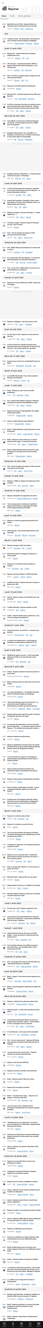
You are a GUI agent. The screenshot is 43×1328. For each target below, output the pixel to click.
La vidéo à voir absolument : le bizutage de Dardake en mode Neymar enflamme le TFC (22, 641)
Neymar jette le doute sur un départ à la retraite (23, 885)
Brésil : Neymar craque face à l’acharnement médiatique (22, 1317)
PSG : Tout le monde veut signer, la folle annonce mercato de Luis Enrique (23, 467)
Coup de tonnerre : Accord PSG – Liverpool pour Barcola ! (23, 631)
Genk (17, 940)
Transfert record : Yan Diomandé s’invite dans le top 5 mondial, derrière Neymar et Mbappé (23, 40)
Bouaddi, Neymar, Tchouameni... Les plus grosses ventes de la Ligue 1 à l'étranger (24, 175)
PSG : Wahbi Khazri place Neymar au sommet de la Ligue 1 (23, 248)
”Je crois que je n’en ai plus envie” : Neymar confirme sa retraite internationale (22, 1053)
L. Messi (26, 569)
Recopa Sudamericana (24, 498)
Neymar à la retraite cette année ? (18, 816)
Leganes (36, 43)
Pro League (36, 709)
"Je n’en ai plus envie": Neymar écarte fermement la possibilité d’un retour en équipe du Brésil (23, 1108)
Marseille (18, 535)
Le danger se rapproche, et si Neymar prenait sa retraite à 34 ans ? (23, 845)
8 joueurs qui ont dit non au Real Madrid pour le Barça (23, 362)
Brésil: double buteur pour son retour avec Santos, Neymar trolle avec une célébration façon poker (24, 1249)
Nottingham (28, 139)
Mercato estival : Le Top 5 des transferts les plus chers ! (23, 1010)
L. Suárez (29, 548)
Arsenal (16, 29)
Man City (20, 139)
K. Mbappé (28, 324)
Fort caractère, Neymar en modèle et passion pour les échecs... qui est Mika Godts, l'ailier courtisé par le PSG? (22, 947)
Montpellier (29, 252)
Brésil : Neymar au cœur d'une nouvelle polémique (20, 391)
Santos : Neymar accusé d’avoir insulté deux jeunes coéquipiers (22, 1201)
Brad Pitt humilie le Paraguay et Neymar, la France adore (22, 555)
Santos (18, 1284)
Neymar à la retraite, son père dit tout (20, 824)
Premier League (32, 262)
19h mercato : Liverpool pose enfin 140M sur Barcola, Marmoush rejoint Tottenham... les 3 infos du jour (22, 65)
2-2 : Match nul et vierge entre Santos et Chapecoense (20, 1280)
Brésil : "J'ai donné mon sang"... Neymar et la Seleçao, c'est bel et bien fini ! (22, 1097)
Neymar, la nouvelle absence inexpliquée (21, 86)
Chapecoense (25, 1284)
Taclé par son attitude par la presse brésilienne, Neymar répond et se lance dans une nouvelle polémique (23, 1136)
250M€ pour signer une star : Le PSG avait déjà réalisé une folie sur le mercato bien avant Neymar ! (23, 657)
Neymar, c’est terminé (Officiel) (17, 1062)
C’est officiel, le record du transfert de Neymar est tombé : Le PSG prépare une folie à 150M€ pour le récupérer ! (23, 123)
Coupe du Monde (25, 966)
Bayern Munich (19, 43)
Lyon (27, 58)
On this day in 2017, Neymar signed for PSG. (22, 908)
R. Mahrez (20, 1299)
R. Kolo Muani (30, 1026)
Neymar (18, 89)
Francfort (17, 70)
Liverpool (18, 58)
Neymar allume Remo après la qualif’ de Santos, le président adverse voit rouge (23, 715)
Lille (15, 139)
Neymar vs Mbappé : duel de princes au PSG (22, 322)
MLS (23, 548)
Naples (29, 709)
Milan (22, 29)
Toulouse (21, 645)
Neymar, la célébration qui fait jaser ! (19, 1229)
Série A (19, 434)
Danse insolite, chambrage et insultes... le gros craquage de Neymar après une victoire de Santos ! (23, 789)
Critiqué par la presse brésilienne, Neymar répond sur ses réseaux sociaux (21, 1172)
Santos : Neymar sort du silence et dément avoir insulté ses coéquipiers (23, 1191)
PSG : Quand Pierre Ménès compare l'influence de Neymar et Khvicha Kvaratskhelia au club (23, 402)
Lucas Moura (26, 1112)
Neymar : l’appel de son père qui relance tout (22, 1001)
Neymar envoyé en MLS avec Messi (19, 545)
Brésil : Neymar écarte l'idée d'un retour (20, 1079)
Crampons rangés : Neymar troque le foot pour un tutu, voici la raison (23, 224)
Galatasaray (29, 29)
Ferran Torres (28, 237)
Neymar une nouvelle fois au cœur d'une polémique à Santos (21, 1162)
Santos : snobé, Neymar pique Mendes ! (20, 421)
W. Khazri (29, 273)
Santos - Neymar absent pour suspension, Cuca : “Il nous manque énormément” (23, 616)
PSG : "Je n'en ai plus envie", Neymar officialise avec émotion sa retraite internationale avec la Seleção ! (23, 1042)
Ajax (31, 635)
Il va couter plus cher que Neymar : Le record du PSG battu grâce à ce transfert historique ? (23, 259)
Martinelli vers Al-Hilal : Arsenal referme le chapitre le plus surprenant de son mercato (22, 25)
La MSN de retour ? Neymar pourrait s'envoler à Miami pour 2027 (23, 583)
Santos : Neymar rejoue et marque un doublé (22, 1259)
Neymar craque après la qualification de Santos (23, 779)
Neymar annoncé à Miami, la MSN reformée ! (22, 574)
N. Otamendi (29, 1299)
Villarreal (25, 535)
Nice (15, 207)
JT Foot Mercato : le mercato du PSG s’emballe (22, 1032)
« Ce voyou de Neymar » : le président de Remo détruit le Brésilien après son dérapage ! (23, 693)
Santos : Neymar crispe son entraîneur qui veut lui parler (23, 598)
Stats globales (24, 16)
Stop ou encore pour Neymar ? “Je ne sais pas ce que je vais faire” (23, 868)
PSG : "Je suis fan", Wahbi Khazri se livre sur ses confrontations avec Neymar (23, 269)
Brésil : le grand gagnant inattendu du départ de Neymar (23, 987)
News (4, 16)
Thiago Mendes (21, 415)
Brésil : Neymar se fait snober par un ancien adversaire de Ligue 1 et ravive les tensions (22, 440)
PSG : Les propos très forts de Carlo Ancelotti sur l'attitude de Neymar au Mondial (23, 963)
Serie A (19, 1205)
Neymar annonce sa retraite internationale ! (22, 1071)
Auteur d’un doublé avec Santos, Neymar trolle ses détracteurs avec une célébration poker (23, 1238)
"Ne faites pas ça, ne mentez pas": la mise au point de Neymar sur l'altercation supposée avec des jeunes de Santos (23, 1124)
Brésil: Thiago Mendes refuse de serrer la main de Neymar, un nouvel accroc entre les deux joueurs (23, 451)
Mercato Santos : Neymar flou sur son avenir (22, 877)
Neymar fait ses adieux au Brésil (18, 1087)
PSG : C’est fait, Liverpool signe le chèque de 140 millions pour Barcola (23, 77)
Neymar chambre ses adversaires (18, 736)
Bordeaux (17, 252)
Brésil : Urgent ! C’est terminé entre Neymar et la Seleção (23, 977)
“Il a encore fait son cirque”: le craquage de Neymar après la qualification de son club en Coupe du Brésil (22, 759)
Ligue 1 (22, 111)
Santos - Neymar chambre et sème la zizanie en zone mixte (23, 673)
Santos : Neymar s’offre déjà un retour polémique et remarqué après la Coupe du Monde (24, 1219)
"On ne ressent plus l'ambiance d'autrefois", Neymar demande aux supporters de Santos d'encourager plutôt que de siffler (22, 506)
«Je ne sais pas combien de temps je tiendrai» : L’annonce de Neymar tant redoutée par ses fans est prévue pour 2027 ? (23, 834)
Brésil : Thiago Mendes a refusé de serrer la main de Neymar (23, 430)
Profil (12, 16)
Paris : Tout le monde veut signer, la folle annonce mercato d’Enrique (21, 234)
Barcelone (29, 43)
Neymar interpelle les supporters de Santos (22, 496)
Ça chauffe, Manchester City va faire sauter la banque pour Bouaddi (22, 377)
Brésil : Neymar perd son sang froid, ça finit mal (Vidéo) (23, 683)
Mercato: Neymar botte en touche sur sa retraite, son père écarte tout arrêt (23, 894)
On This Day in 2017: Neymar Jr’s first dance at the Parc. (23, 335)
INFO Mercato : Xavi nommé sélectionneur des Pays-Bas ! (23, 532)
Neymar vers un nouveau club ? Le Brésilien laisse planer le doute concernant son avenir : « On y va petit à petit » (23, 856)
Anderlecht (21, 709)
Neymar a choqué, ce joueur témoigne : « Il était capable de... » (23, 213)
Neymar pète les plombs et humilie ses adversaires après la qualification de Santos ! (22, 770)
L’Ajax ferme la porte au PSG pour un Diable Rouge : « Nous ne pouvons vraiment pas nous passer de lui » (23, 935)
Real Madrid (22, 99)
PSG (23, 58)
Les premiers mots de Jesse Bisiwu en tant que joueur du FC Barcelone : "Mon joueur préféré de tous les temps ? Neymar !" (23, 918)
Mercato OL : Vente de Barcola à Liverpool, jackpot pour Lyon (21, 54)
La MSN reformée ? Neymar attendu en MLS (22, 607)
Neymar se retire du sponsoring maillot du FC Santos (22, 521)
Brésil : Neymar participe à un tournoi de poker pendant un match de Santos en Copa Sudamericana (23, 1306)
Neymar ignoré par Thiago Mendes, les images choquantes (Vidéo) (23, 412)
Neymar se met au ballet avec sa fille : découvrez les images (23, 283)
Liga (34, 366)
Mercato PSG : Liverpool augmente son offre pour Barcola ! (24, 95)
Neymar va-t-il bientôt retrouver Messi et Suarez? (21, 565)
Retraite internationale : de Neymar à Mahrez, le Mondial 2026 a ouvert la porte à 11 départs (23, 1295)
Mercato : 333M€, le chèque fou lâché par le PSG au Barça (23, 482)
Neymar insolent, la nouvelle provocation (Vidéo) (24, 1210)
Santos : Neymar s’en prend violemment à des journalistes (22, 1147)
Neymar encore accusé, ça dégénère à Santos (22, 1182)
